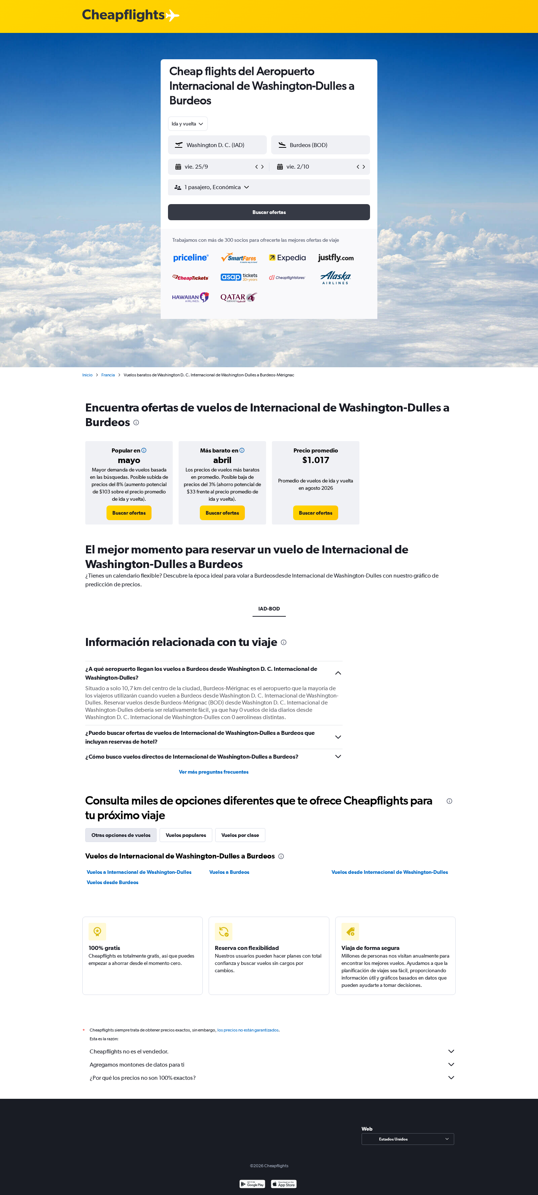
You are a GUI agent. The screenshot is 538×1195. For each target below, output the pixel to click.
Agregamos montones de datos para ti (137, 1064)
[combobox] (188, 123)
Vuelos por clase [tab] (240, 835)
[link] (129, 513)
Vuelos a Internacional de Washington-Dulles (139, 872)
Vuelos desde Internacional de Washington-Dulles (390, 872)
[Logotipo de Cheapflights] (123, 15)
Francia (108, 374)
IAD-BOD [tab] (269, 609)
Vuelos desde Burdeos (112, 882)
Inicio (87, 374)
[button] (214, 166)
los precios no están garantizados (248, 1030)
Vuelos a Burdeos (229, 872)
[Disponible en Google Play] (252, 1185)
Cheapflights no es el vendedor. (129, 1051)
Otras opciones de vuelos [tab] (120, 835)
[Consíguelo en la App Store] (284, 1185)
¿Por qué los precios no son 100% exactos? (143, 1077)
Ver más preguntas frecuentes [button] (214, 772)
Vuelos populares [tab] (186, 835)
